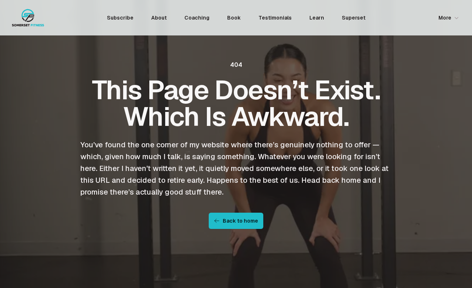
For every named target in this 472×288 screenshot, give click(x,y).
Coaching (196, 17)
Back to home (240, 220)
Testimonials (275, 17)
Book (234, 17)
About (159, 17)
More (444, 17)
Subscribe (120, 17)
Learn (316, 17)
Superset (353, 17)
